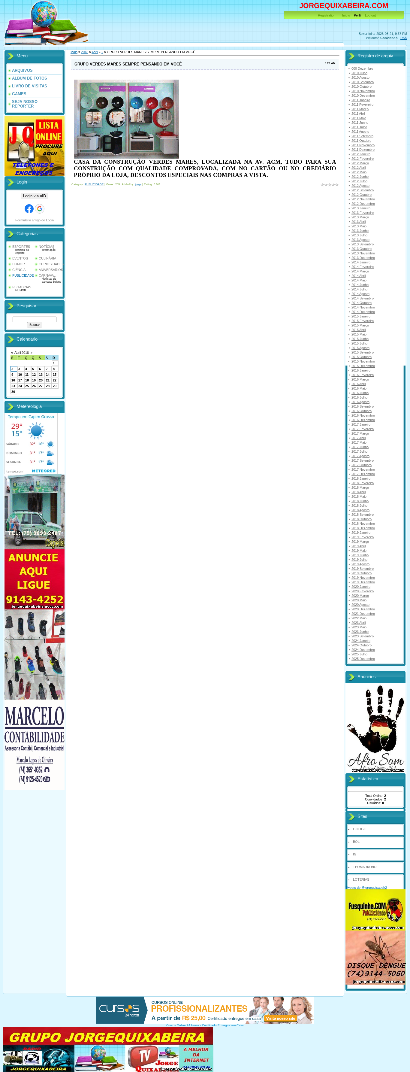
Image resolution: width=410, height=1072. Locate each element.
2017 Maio (358, 442)
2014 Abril (358, 276)
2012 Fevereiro (362, 158)
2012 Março (360, 163)
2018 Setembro (362, 514)
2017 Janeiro (360, 424)
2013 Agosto (360, 239)
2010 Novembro (363, 91)
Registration (326, 15)
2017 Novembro (363, 469)
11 (27, 374)
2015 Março (360, 325)
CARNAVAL (47, 275)
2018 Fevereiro (362, 483)
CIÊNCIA (19, 270)
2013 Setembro (362, 244)
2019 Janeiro (360, 532)
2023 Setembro (362, 636)
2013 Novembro (363, 253)
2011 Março (360, 109)
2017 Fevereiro (362, 429)
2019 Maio (358, 550)
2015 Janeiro (360, 316)
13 (41, 374)
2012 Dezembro (363, 203)
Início (346, 15)
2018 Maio (358, 496)
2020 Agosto (360, 604)
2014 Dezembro (363, 312)
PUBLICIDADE (23, 275)
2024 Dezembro (363, 649)
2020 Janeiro (360, 586)
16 (13, 380)
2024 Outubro (361, 645)
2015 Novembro (363, 361)
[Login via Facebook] (29, 208)
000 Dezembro (362, 68)
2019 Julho (359, 559)
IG (355, 854)
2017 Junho (360, 447)
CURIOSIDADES (51, 264)
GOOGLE (360, 829)
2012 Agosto (360, 185)
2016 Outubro (361, 411)
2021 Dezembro (363, 613)
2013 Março (360, 217)
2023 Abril (358, 622)
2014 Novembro (363, 307)
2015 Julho (359, 343)
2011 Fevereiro (362, 104)
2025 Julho (359, 654)
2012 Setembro (362, 190)
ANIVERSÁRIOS (51, 270)
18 (27, 380)
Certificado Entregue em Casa (223, 1025)
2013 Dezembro (363, 258)
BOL (356, 841)
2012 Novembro (363, 199)
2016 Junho (360, 393)
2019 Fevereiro (362, 537)
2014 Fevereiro (362, 267)
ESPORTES (21, 246)
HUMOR (18, 264)
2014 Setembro (362, 298)
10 (20, 374)
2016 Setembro (362, 406)
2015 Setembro (362, 352)
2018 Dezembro (363, 528)
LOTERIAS (361, 879)
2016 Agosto (360, 402)
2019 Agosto (360, 564)
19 (34, 380)
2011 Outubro (361, 140)
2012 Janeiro (360, 154)
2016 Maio (358, 388)
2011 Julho (359, 127)
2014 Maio (358, 280)
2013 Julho (359, 235)
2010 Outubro (361, 86)
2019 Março (360, 541)
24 (20, 386)
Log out (370, 15)
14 (48, 374)
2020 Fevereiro (362, 591)
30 (13, 391)
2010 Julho (359, 73)
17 (20, 380)
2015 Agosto (360, 348)
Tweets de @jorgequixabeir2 (366, 887)
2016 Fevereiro (362, 375)
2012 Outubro (361, 194)
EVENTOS (20, 258)
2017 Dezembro (363, 474)
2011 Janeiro (360, 100)
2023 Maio (358, 627)
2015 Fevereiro (362, 321)
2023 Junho (360, 631)
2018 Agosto (360, 510)
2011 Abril (358, 113)
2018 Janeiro (360, 478)
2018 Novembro (363, 523)
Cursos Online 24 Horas (182, 1025)
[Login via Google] (39, 209)
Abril (95, 52)
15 (54, 374)
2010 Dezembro (363, 95)
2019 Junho (360, 555)
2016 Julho (359, 397)
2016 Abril (358, 384)
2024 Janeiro (360, 640)
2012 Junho (360, 176)
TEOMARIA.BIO (365, 867)
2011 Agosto (360, 131)
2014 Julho (359, 289)
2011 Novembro (363, 145)
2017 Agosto (360, 456)
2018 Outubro (361, 519)
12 (34, 374)
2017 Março (360, 433)
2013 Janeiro (360, 208)
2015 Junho (360, 339)
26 (34, 386)
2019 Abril (358, 546)
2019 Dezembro (363, 582)
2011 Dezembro (363, 149)
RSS (403, 38)
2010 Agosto (360, 77)
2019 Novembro (363, 577)
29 (54, 386)
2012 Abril (358, 167)
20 (41, 380)
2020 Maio (358, 600)
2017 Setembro (362, 460)
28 (48, 386)
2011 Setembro (362, 136)
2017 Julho (359, 451)
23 (13, 386)
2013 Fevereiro (362, 212)
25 (27, 386)
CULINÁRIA (47, 258)
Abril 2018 (21, 352)
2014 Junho (360, 285)
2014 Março (360, 271)
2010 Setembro (362, 82)
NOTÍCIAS (46, 246)
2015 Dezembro (363, 366)
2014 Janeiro (360, 262)
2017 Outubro (361, 465)
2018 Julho (359, 505)
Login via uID (34, 196)
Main (74, 52)
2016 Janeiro (360, 370)
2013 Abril (358, 221)
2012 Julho (359, 181)
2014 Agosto (360, 294)
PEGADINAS (21, 287)
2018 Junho (360, 501)
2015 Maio (358, 334)
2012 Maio (358, 172)
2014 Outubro (361, 303)
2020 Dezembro (363, 609)
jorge (138, 184)
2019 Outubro (361, 573)
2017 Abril (358, 438)
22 (54, 380)
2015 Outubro (361, 357)
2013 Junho (360, 230)
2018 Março (360, 487)
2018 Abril (358, 492)
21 (48, 380)
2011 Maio (358, 118)
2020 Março (360, 595)
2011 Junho (359, 122)
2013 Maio (358, 226)
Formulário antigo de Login (34, 220)
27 (41, 386)
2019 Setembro (362, 568)
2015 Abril (358, 330)
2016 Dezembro (363, 420)
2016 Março (360, 379)
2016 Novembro (363, 415)
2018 (84, 52)
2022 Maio (358, 618)
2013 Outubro (361, 249)
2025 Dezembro (363, 659)
